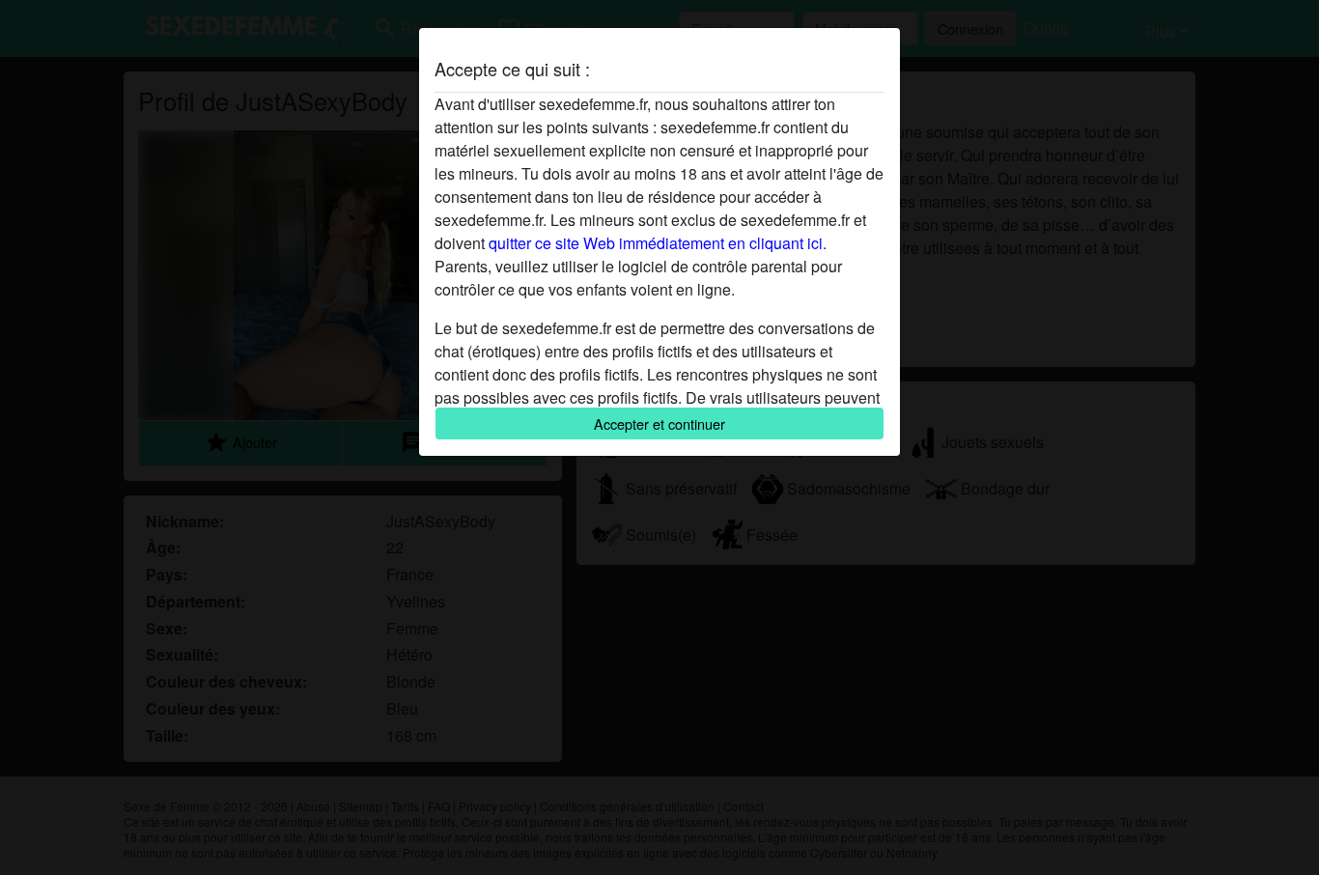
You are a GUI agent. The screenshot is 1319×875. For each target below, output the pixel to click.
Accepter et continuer (659, 423)
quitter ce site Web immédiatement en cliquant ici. (658, 243)
